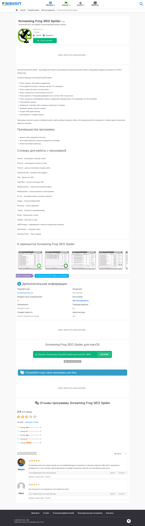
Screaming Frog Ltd (25, 293)
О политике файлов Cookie (63, 513)
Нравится (113, 473)
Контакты (110, 513)
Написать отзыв (31, 422)
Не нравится (121, 473)
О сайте (46, 513)
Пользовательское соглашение (90, 513)
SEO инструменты (80, 301)
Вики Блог (35, 513)
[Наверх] (129, 522)
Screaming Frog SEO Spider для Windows (51, 276)
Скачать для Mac (46, 40)
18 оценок (36, 32)
